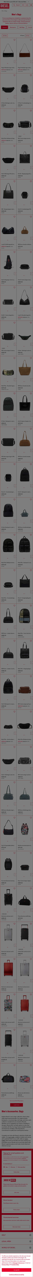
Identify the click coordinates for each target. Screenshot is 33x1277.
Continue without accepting (16, 1274)
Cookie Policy (15, 1264)
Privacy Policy (5, 1264)
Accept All (16, 1270)
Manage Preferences (18, 1263)
